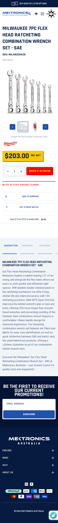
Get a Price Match (29, 207)
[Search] (29, 14)
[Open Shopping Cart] (36, 14)
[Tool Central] (51, 14)
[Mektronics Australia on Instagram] (26, 484)
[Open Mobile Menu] (42, 14)
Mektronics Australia (32, 511)
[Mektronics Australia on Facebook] (31, 484)
